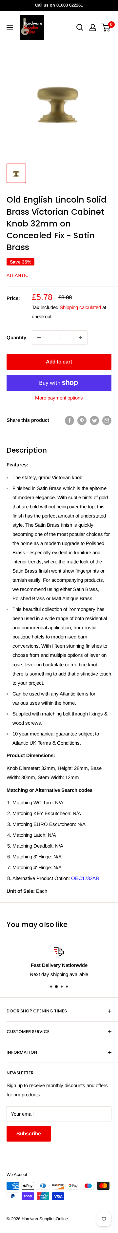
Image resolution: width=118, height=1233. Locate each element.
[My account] (92, 27)
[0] (106, 27)
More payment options (59, 398)
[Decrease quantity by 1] (39, 337)
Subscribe (28, 1133)
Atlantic (18, 275)
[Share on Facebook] (69, 420)
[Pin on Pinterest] (82, 420)
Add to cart (59, 361)
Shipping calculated (80, 307)
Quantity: (17, 337)
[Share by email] (106, 420)
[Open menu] (10, 27)
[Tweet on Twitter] (94, 420)
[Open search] (80, 27)
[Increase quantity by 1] (80, 337)
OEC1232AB (85, 878)
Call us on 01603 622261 (59, 5)
